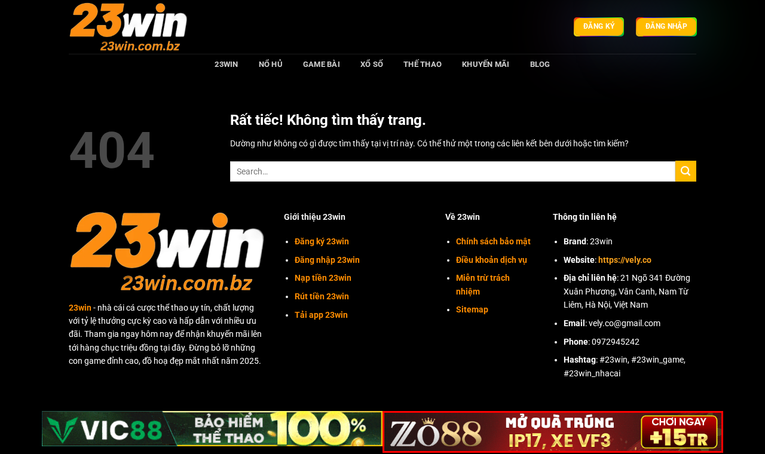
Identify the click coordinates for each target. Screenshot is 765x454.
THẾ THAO (422, 64)
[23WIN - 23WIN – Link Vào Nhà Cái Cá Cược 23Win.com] (128, 26)
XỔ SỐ (371, 64)
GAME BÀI (321, 64)
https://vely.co (624, 260)
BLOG (540, 64)
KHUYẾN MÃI (486, 64)
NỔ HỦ (271, 64)
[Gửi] (685, 171)
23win (80, 307)
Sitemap (472, 309)
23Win (226, 64)
